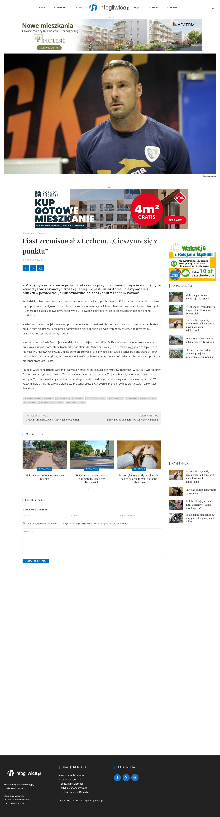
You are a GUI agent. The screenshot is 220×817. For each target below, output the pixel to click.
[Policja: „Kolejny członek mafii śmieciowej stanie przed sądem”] (176, 505)
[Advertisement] (192, 413)
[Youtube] (134, 777)
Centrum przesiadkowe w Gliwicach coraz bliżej (52, 419)
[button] (213, 8)
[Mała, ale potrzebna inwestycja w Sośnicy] (45, 454)
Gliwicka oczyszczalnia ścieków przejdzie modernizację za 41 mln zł (200, 353)
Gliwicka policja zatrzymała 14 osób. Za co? (201, 491)
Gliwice (41, 233)
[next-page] (94, 489)
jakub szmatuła (115, 399)
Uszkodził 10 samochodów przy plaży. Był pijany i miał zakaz (200, 518)
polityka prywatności (72, 783)
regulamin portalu (71, 779)
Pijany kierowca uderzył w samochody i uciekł (132, 419)
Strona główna (29, 233)
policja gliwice (148, 399)
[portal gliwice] (27, 773)
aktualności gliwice (33, 399)
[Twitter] (33, 268)
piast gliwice (132, 399)
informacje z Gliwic (95, 399)
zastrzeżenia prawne (72, 775)
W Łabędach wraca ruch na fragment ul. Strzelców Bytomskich (92, 479)
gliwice (49, 399)
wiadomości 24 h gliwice (51, 403)
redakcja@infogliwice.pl (89, 800)
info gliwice (62, 399)
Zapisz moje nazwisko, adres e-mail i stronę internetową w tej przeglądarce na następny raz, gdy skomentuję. (78, 523)
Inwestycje (45, 469)
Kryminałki (139, 469)
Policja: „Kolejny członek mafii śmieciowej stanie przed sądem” (199, 505)
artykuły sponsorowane (74, 787)
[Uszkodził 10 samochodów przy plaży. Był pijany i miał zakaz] (176, 518)
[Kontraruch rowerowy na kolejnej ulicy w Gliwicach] (176, 340)
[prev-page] (89, 489)
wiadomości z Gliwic (75, 403)
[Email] (40, 268)
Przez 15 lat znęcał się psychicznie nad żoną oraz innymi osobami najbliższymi (138, 479)
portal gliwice (30, 403)
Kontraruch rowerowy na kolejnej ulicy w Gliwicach (200, 340)
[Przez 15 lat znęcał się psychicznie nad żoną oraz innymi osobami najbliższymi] (139, 454)
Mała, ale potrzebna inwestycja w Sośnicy (44, 477)
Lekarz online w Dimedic (75, 792)
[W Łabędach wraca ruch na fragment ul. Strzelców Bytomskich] (92, 454)
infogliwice (77, 399)
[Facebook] (26, 268)
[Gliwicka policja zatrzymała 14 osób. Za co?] (176, 492)
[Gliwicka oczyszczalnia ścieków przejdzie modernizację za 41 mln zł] (176, 353)
